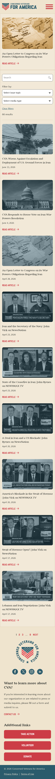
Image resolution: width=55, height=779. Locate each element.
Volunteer (32, 747)
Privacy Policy (11, 774)
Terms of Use (27, 774)
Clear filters (7, 108)
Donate (32, 758)
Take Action (27, 734)
